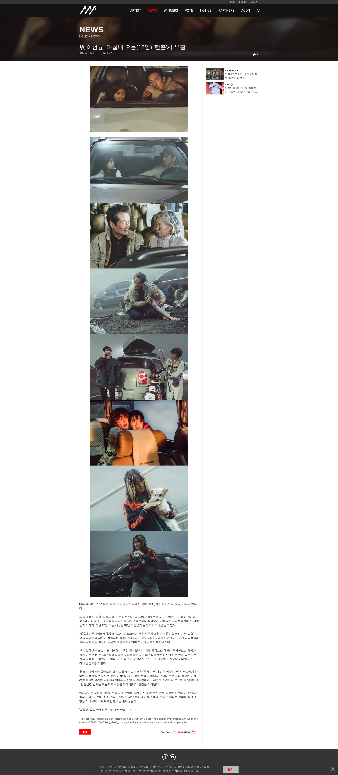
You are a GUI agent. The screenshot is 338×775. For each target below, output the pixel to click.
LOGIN (242, 2)
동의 (230, 769)
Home (83, 36)
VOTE (189, 10)
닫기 (332, 769)
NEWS (152, 10)
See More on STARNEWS (180, 732)
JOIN (231, 2)
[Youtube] (173, 757)
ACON (245, 10)
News (95, 36)
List (85, 732)
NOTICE (205, 10)
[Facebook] (165, 757)
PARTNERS (226, 10)
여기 (174, 770)
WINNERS (171, 10)
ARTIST (135, 10)
